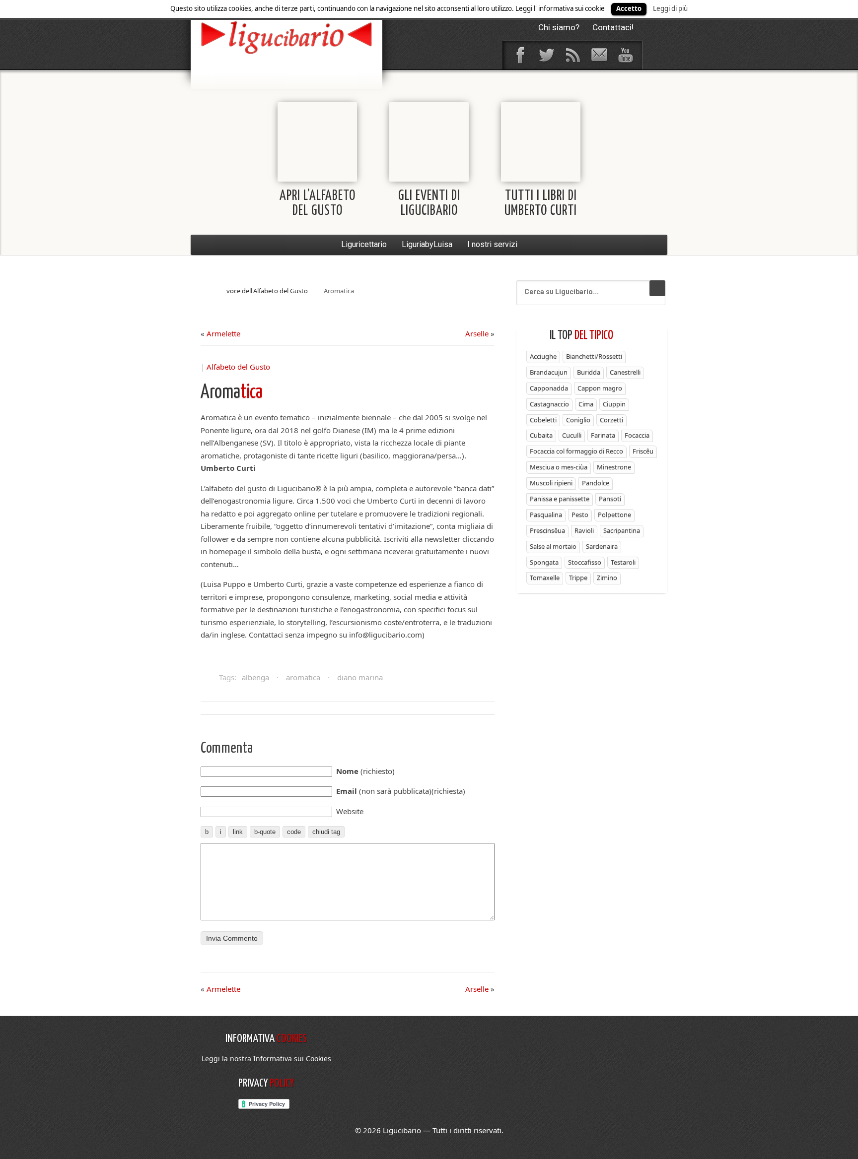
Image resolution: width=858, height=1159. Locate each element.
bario (286, 37)
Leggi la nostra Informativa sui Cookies (266, 1058)
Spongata (544, 562)
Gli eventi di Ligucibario (429, 204)
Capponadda (549, 388)
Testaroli (623, 562)
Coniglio (578, 419)
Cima (585, 403)
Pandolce (595, 482)
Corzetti (611, 419)
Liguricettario (364, 244)
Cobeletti (543, 419)
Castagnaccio (549, 403)
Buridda (588, 372)
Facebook (520, 55)
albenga (255, 677)
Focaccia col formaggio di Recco (576, 451)
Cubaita (541, 435)
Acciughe (543, 356)
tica (232, 393)
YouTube (625, 55)
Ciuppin (614, 403)
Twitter (546, 55)
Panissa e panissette (559, 498)
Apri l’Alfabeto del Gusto (318, 204)
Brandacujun (549, 372)
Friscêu (643, 451)
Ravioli (584, 530)
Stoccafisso (584, 562)
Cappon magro (599, 388)
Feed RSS (572, 55)
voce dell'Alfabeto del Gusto (267, 290)
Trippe (578, 577)
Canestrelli (625, 372)
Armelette (223, 333)
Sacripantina (621, 530)
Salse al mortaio (553, 546)
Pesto (580, 514)
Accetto (629, 8)
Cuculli (571, 435)
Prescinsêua (547, 530)
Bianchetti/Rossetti (594, 356)
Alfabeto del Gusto (238, 367)
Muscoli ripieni (551, 482)
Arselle (477, 333)
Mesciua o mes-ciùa (558, 466)
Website (349, 811)
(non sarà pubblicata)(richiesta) (400, 791)
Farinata (603, 435)
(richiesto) (365, 771)
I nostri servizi (492, 244)
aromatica (303, 677)
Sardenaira (602, 546)
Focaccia (637, 435)
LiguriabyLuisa (427, 244)
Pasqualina (546, 514)
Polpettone (614, 514)
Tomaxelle (545, 577)
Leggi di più (670, 8)
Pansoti (610, 498)
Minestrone (614, 466)
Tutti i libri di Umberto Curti (540, 204)
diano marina (360, 677)
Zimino (607, 577)
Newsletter (599, 55)
